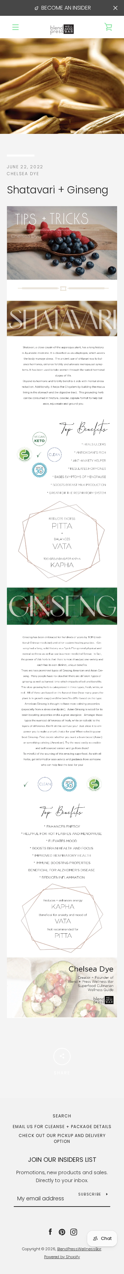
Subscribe (89, 1194)
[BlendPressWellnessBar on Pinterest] (62, 1231)
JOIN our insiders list (62, 1159)
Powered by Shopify (62, 1257)
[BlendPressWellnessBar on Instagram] (73, 1231)
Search (62, 1116)
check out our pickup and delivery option (62, 1138)
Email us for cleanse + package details (62, 1126)
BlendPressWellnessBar (79, 1249)
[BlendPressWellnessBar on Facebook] (50, 1231)
